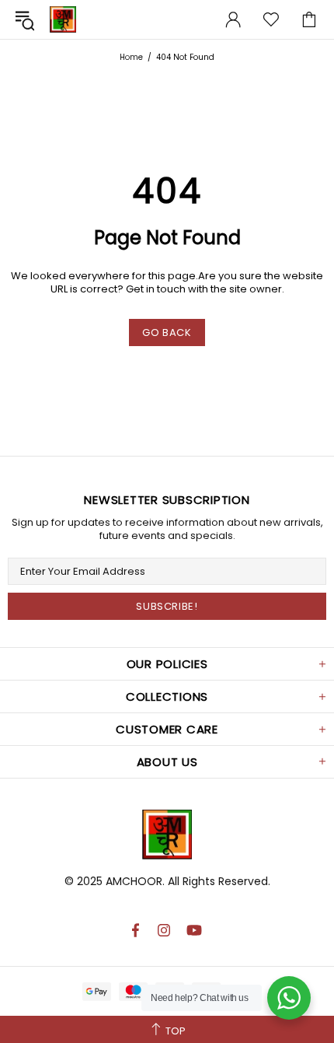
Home (131, 57)
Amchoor (63, 19)
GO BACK (167, 332)
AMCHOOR (134, 881)
